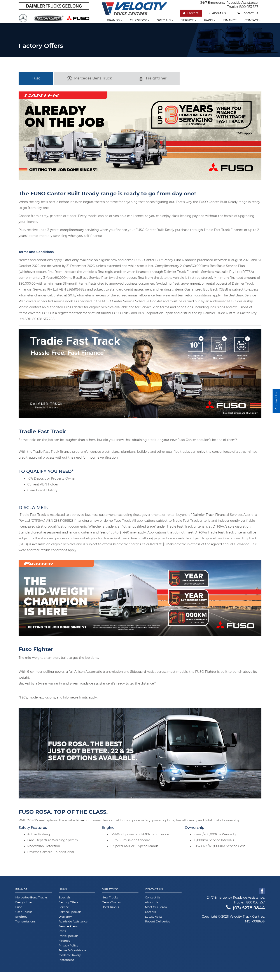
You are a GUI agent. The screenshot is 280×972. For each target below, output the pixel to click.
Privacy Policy (68, 945)
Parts (209, 20)
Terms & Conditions (72, 950)
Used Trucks (23, 912)
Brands (113, 20)
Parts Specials (68, 936)
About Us (151, 902)
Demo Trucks (111, 902)
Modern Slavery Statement (70, 957)
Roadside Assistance (73, 921)
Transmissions (25, 921)
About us (219, 13)
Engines (21, 916)
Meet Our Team (156, 907)
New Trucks (110, 897)
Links (63, 889)
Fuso (36, 78)
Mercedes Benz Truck (93, 78)
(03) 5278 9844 (249, 907)
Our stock (138, 20)
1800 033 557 (248, 7)
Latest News (153, 916)
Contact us (250, 13)
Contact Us (154, 889)
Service (187, 20)
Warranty (65, 916)
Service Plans (68, 926)
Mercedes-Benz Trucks (31, 897)
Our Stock (110, 889)
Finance (230, 20)
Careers (192, 13)
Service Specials (70, 912)
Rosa (80, 820)
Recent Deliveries (157, 921)
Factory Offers (68, 902)
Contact (252, 20)
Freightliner (156, 78)
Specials (164, 20)
